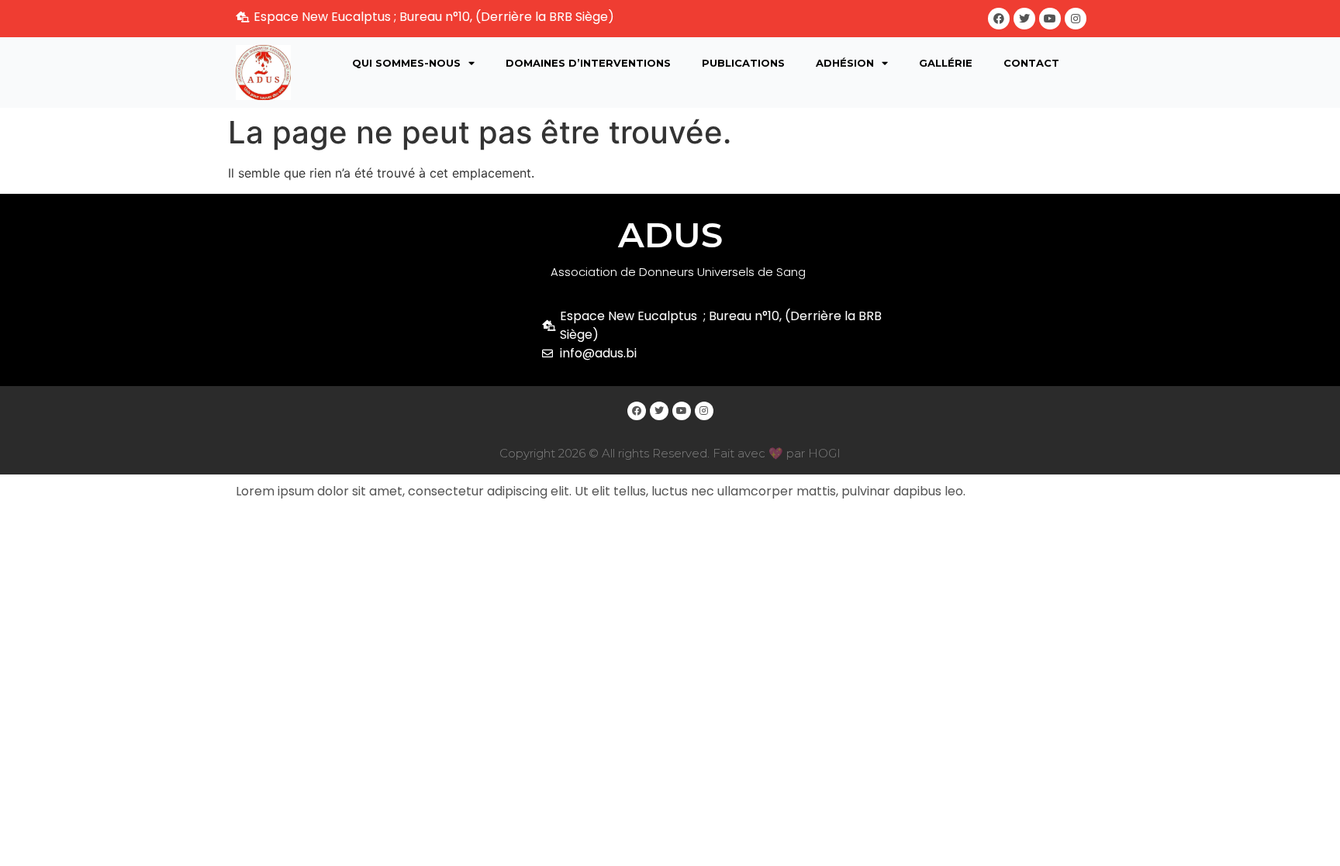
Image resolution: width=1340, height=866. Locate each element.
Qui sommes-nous (406, 63)
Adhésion (845, 63)
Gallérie (945, 63)
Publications (743, 63)
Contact (1031, 63)
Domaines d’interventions (588, 63)
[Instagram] (1075, 18)
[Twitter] (1024, 18)
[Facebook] (999, 18)
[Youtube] (1050, 18)
